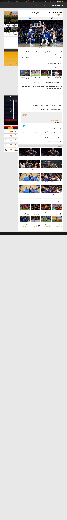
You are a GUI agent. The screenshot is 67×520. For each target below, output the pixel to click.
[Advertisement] (54, 97)
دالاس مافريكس (56, 141)
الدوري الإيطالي (15, 142)
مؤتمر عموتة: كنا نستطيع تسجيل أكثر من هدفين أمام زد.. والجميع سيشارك (14, 25)
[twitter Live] (10, 1)
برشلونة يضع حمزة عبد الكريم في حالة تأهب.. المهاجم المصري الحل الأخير (11, 60)
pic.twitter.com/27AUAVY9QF (56, 120)
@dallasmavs (25, 114)
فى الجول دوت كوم (59, 233)
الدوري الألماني (15, 147)
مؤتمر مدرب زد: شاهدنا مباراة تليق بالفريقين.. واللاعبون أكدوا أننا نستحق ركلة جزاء (7, 25)
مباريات (45, 1)
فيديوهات (41, 1)
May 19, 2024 (59, 122)
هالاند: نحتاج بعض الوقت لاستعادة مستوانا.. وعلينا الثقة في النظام (35, 212)
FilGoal (59, 15)
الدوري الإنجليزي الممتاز (15, 129)
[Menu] (62, 1)
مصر (52, 1)
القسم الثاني (57, 226)
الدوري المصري (27, 1)
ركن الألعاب (33, 1)
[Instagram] (12, 1)
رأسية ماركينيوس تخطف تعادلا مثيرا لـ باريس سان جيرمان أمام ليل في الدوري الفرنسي (35, 224)
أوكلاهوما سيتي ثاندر (50, 141)
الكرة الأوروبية (57, 214)
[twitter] (8, 1)
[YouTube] (13, 1)
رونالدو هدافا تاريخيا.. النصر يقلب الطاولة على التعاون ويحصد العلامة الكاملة (46, 224)
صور (37, 1)
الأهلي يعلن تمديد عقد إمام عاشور (11, 57)
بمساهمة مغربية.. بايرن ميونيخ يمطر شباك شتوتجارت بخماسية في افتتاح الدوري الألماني (25, 212)
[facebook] (6, 1)
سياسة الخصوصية (43, 233)
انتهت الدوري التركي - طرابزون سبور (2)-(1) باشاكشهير (11, 53)
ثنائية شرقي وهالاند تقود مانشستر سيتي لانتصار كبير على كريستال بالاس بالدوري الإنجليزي (7, 33)
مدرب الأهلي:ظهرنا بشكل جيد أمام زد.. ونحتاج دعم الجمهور (46, 211)
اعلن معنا (38, 233)
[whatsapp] (17, 1)
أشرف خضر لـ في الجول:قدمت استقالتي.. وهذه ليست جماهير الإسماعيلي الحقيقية (57, 224)
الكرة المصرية (46, 213)
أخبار (49, 1)
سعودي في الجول (46, 226)
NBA (60, 141)
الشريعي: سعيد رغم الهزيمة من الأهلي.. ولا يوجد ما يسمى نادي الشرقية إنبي (11, 64)
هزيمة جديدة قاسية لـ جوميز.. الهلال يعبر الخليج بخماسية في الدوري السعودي (25, 224)
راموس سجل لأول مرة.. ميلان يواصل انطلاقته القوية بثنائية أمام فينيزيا (57, 212)
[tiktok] (15, 1)
